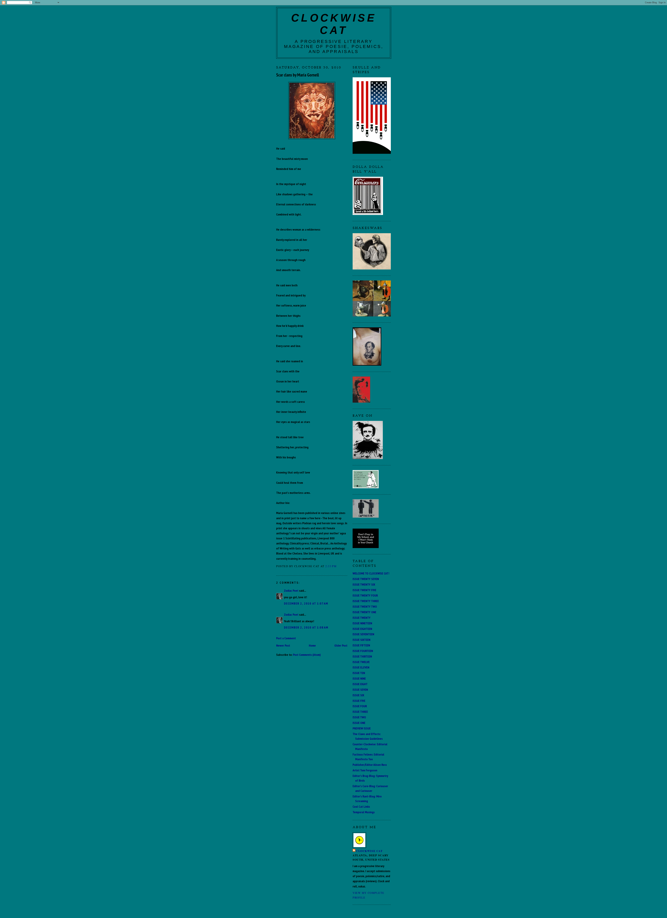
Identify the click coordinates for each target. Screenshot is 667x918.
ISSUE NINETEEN (362, 623)
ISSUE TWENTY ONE (364, 612)
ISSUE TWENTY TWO (365, 606)
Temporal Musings (364, 812)
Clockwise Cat (369, 851)
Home (312, 645)
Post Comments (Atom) (307, 654)
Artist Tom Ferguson (365, 770)
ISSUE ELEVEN (361, 667)
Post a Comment (286, 638)
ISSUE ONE (359, 723)
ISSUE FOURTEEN (363, 651)
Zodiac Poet (291, 590)
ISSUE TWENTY (361, 617)
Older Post (340, 645)
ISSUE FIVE (359, 701)
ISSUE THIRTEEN (362, 656)
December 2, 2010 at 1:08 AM (306, 627)
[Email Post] (338, 566)
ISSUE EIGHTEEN (362, 629)
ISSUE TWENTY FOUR (365, 595)
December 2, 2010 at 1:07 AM (306, 603)
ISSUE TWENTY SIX (364, 584)
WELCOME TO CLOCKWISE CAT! (371, 573)
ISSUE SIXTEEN (361, 640)
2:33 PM (330, 566)
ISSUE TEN (359, 673)
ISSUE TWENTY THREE (366, 601)
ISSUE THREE (360, 711)
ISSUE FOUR (360, 706)
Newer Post (283, 645)
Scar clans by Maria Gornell (297, 75)
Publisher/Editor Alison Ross (370, 764)
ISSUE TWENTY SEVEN (366, 579)
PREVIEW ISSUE (362, 728)
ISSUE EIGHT (360, 684)
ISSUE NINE (359, 678)
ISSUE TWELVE (361, 662)
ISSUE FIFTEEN (361, 645)
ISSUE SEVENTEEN (363, 634)
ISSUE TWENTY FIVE (364, 590)
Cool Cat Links (361, 806)
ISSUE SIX (358, 695)
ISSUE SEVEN (360, 689)
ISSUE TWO (359, 717)
